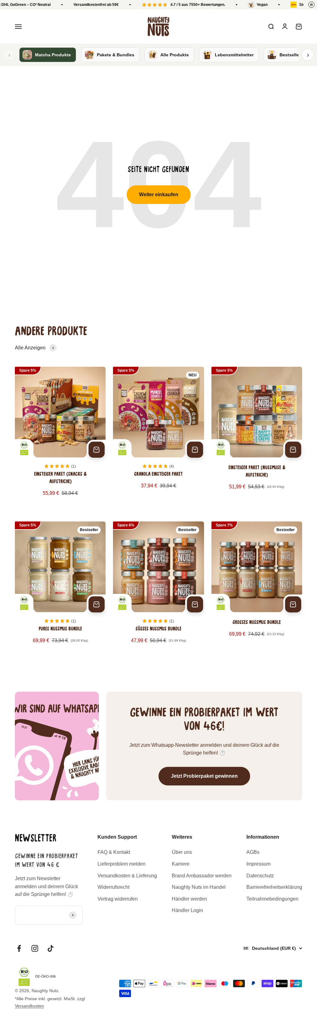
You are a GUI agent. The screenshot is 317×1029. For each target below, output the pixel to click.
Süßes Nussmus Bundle (158, 629)
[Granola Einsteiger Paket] (158, 437)
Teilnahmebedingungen (272, 898)
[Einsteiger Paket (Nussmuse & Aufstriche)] (256, 437)
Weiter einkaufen (158, 194)
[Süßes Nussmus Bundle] (158, 587)
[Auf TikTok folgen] (50, 948)
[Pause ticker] (311, 5)
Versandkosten (29, 1005)
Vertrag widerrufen (118, 898)
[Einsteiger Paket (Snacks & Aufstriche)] (60, 437)
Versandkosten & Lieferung (127, 875)
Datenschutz (260, 875)
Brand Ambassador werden (202, 875)
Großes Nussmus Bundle (256, 622)
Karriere (180, 864)
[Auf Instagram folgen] (35, 948)
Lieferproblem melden (121, 864)
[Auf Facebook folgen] (19, 948)
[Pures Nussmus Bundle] (60, 587)
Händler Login (187, 910)
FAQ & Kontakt (114, 852)
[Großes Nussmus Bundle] (256, 587)
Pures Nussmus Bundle (60, 629)
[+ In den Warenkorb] (97, 450)
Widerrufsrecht (113, 887)
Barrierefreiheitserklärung (274, 887)
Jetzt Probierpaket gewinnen (204, 776)
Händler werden (189, 898)
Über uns (182, 852)
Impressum (258, 864)
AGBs (252, 852)
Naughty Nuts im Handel (199, 887)
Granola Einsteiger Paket (158, 474)
